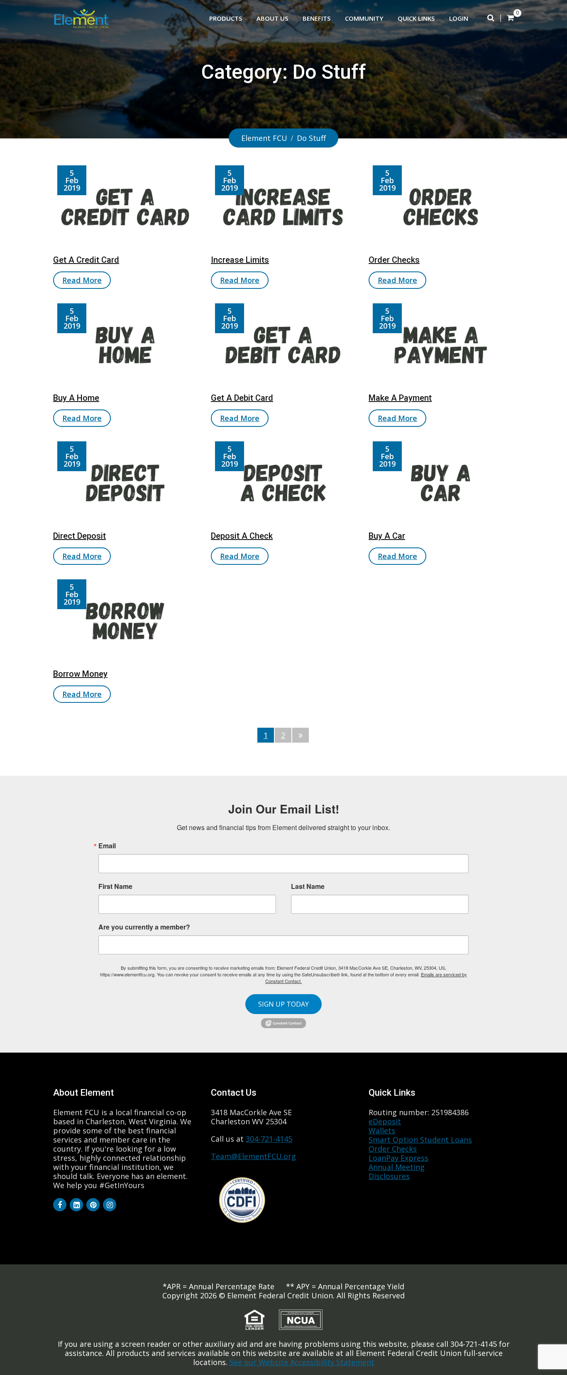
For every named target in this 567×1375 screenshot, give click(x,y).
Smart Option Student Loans (420, 1140)
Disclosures (389, 1176)
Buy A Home (76, 398)
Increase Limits (240, 260)
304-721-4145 (269, 1139)
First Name (115, 886)
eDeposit (385, 1121)
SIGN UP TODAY (283, 1004)
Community (364, 18)
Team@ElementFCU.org (253, 1156)
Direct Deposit (79, 536)
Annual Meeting (397, 1167)
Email (107, 845)
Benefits (316, 18)
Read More (82, 280)
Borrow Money (80, 674)
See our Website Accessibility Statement (302, 1362)
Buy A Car (387, 536)
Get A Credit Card (86, 260)
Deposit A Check (242, 536)
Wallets (382, 1130)
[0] (510, 17)
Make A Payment (400, 398)
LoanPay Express (398, 1158)
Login (458, 18)
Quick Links (416, 18)
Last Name (308, 886)
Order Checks (394, 260)
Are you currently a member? (144, 926)
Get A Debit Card (242, 398)
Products (225, 18)
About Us (272, 18)
